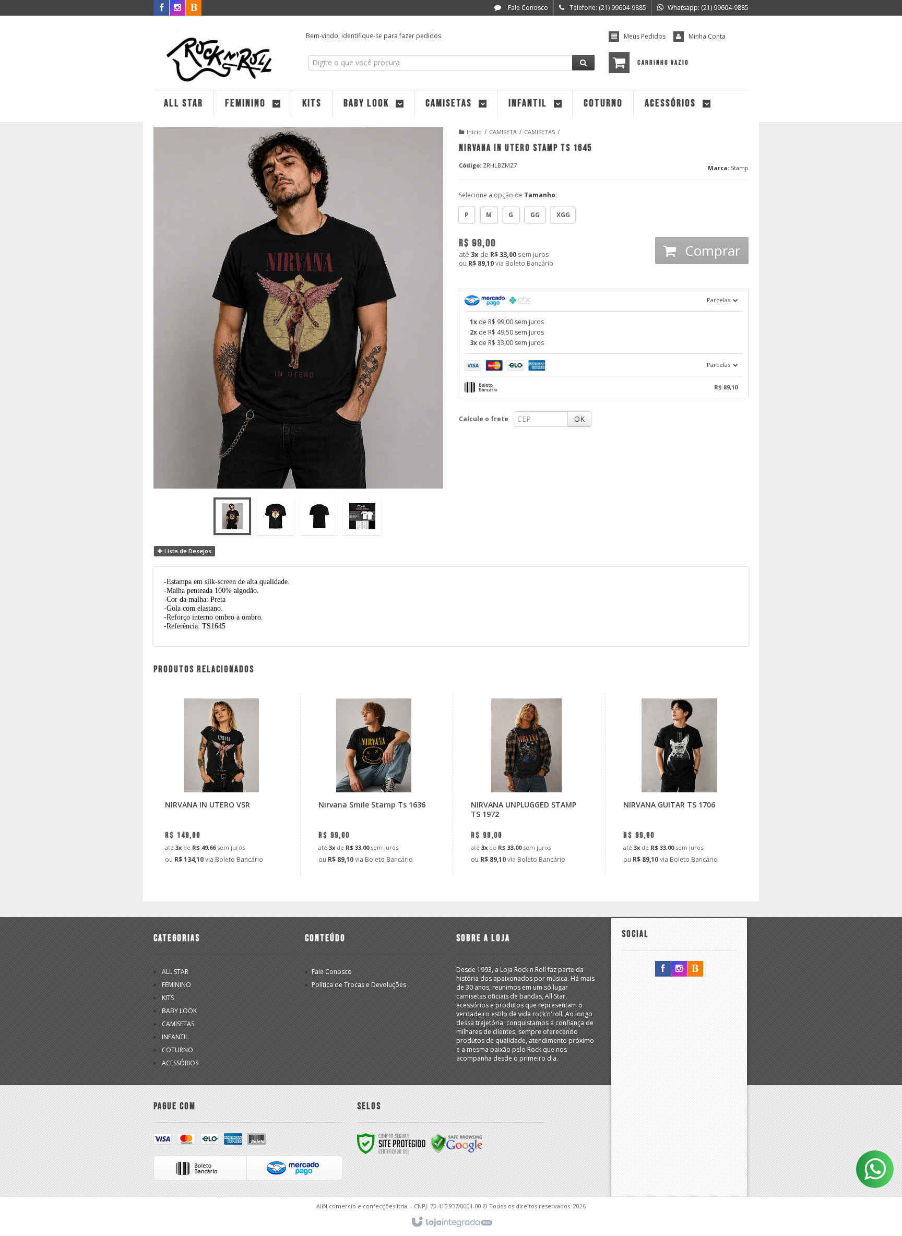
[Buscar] (583, 62)
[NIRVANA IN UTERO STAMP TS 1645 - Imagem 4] (362, 516)
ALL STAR (175, 971)
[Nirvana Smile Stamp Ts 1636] (374, 784)
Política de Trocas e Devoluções (359, 984)
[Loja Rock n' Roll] (222, 50)
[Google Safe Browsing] (457, 1143)
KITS (168, 997)
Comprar (710, 250)
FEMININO (176, 984)
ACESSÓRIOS (180, 1063)
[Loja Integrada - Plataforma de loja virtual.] (451, 1222)
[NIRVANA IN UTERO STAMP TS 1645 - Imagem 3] (319, 516)
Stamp (740, 168)
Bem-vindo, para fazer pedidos (373, 35)
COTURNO (177, 1049)
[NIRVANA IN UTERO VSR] (220, 784)
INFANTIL (175, 1036)
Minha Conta (707, 36)
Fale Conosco (527, 7)
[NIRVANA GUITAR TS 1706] (678, 784)
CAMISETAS (539, 132)
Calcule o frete (483, 418)
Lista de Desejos (187, 551)
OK (579, 419)
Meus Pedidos (645, 36)
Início (474, 132)
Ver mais (227, 824)
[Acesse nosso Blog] (695, 969)
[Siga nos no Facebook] (161, 8)
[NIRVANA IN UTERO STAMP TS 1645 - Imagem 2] (275, 516)
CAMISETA (503, 132)
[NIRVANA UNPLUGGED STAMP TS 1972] (526, 784)
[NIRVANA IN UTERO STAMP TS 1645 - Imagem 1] (232, 516)
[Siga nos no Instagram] (679, 969)
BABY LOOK (179, 1010)
